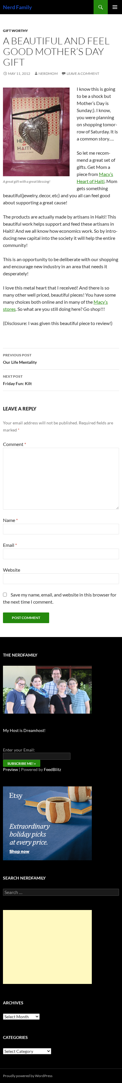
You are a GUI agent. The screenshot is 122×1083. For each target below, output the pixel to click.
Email (10, 545)
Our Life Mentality (20, 359)
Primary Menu (115, 7)
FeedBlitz (52, 769)
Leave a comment (83, 73)
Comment (14, 444)
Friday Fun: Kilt (17, 380)
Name (10, 520)
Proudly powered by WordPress (27, 1076)
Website (11, 570)
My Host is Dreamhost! (24, 730)
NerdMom (48, 73)
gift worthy (15, 30)
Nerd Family (17, 7)
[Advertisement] (47, 947)
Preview (10, 769)
